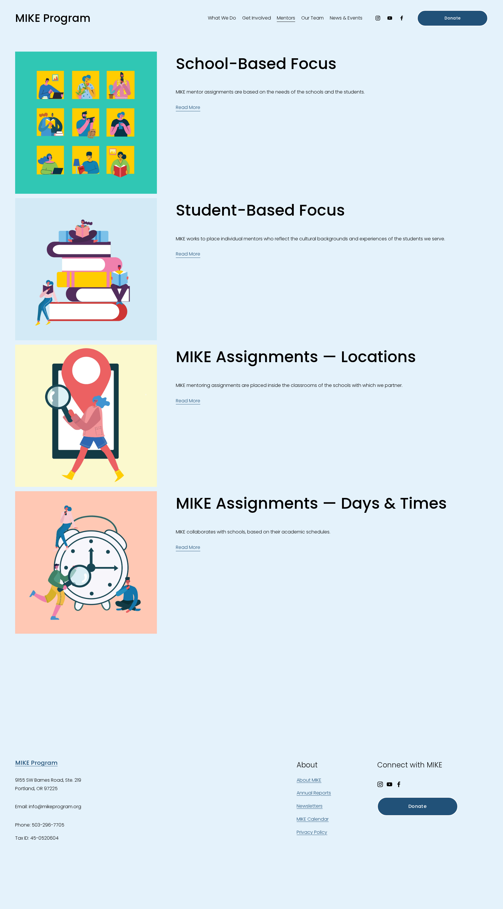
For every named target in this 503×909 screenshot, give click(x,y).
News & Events (346, 18)
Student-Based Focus (260, 210)
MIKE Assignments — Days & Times (311, 503)
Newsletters (310, 806)
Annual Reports (314, 793)
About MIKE (309, 780)
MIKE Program (53, 18)
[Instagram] (378, 18)
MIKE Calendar (313, 819)
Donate (452, 18)
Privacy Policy (312, 832)
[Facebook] (402, 18)
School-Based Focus (256, 64)
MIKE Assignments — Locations (296, 357)
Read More (188, 107)
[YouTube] (390, 18)
